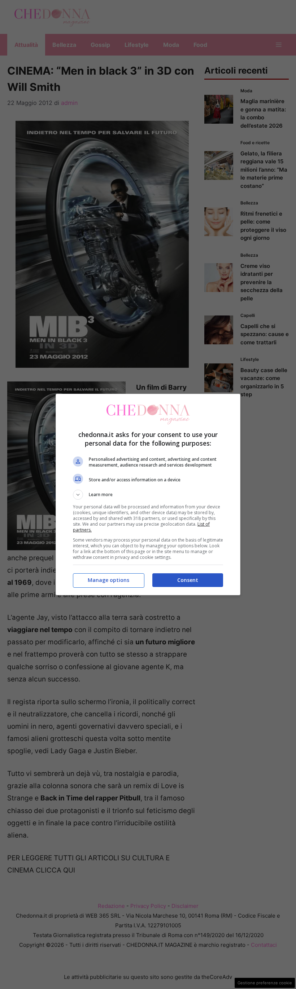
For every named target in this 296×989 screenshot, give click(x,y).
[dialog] (148, 494)
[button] (148, 495)
